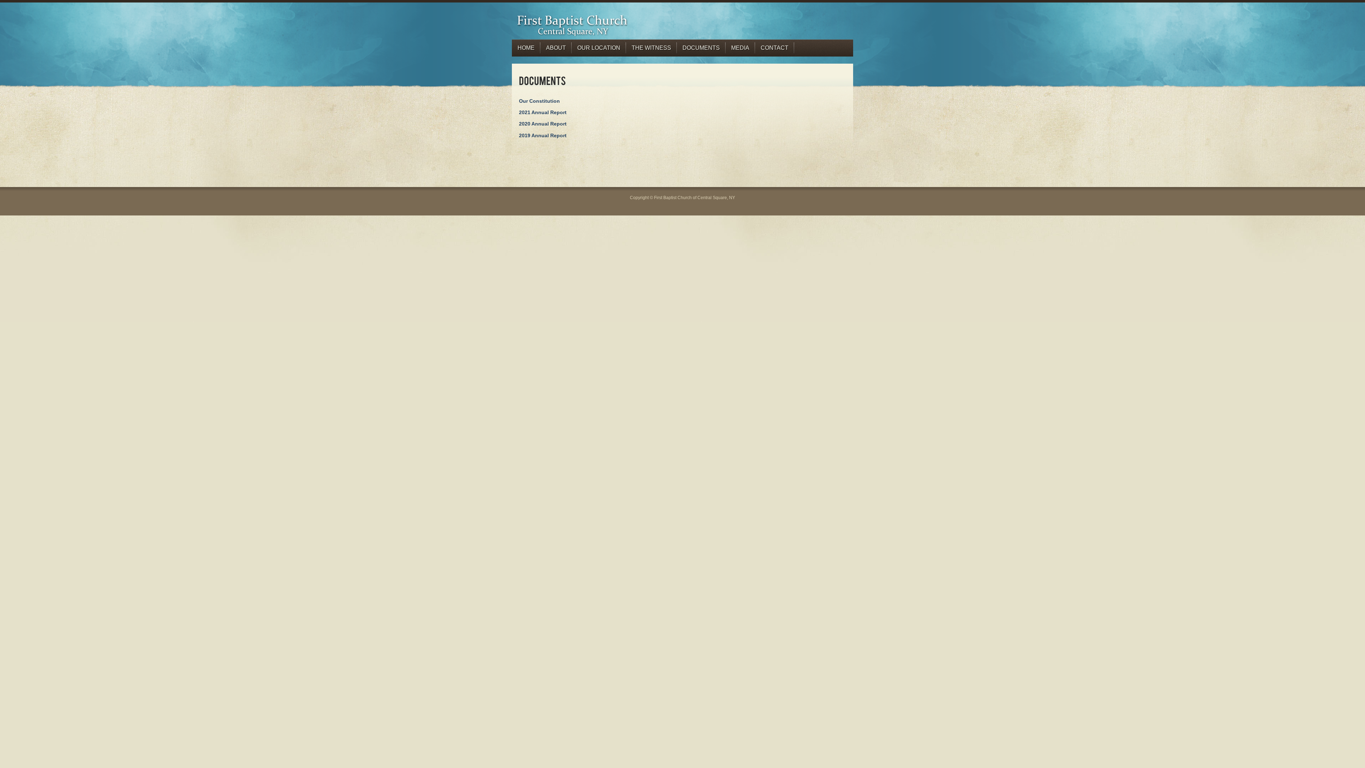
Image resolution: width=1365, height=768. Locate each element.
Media (740, 48)
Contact (774, 48)
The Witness (651, 48)
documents (701, 48)
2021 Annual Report (543, 112)
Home (526, 48)
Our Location (598, 48)
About (556, 48)
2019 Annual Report (543, 135)
